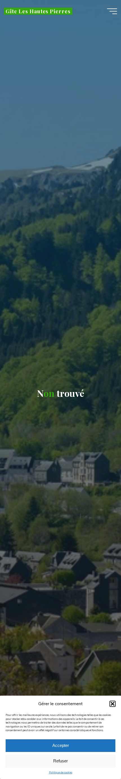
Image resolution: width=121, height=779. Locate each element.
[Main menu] (112, 11)
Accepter (60, 745)
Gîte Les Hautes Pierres (38, 11)
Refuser (60, 760)
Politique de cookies (60, 772)
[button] (112, 704)
